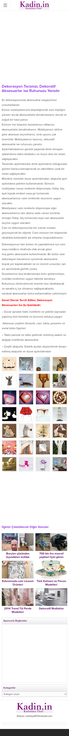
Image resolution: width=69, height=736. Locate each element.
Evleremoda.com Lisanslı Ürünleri (18, 582)
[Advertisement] (34, 46)
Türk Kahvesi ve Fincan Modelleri (51, 582)
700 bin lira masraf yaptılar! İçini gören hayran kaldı (51, 557)
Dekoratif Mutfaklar (51, 608)
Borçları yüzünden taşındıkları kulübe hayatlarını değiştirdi (18, 557)
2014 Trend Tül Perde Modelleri (17, 610)
